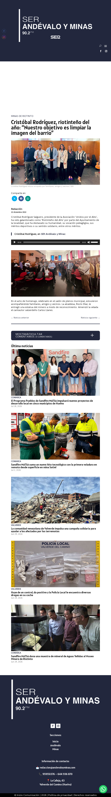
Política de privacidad (60, 795)
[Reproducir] (14, 242)
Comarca (16, 397)
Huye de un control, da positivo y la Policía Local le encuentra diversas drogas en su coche (51, 594)
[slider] (95, 242)
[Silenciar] (88, 242)
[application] (55, 242)
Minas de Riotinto (22, 116)
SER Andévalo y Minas (53, 234)
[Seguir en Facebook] (101, 51)
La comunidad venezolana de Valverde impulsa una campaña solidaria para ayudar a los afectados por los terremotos (53, 530)
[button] (103, 789)
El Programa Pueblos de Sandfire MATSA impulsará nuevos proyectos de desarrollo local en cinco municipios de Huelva (52, 402)
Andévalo (55, 745)
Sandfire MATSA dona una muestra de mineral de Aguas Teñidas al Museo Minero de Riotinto (52, 657)
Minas (55, 749)
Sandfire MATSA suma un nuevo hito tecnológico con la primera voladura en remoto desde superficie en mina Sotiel (54, 466)
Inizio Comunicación (28, 795)
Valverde (16, 525)
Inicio (55, 741)
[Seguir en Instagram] (106, 51)
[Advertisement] (55, 88)
